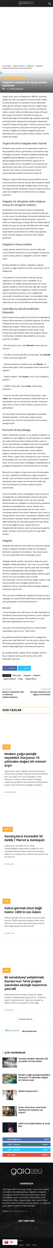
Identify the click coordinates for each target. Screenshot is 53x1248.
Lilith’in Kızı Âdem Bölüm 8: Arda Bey (34, 1125)
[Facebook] (17, 1228)
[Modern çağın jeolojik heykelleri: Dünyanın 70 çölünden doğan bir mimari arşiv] (26, 733)
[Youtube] (35, 1228)
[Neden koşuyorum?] (9, 1095)
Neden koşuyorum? (28, 1091)
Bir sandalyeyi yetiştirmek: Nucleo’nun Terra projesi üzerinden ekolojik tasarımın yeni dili (25, 983)
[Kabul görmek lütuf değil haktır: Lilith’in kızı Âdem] (26, 887)
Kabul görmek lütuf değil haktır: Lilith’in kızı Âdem (23, 910)
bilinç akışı (17, 675)
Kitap (20, 679)
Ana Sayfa (6, 66)
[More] (34, 668)
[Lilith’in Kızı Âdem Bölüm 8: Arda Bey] (9, 1127)
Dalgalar (27, 675)
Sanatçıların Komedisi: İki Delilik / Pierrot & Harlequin (24, 838)
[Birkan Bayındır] (4, 89)
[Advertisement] (26, 34)
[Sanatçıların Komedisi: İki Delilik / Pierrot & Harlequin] (26, 815)
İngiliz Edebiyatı (9, 679)
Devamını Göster (26, 1019)
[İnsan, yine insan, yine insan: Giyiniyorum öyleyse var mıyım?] (9, 1111)
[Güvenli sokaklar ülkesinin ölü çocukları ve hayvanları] (9, 1063)
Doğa (6, 747)
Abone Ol (45, 1155)
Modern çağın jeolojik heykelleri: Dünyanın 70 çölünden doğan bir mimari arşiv (25, 760)
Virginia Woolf (30, 679)
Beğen (46, 1139)
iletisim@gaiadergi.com (18, 1211)
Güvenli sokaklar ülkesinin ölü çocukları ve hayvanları (33, 1060)
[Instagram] (23, 1228)
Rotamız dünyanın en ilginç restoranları (40, 693)
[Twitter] (29, 1228)
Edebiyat (30, 66)
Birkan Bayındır (16, 89)
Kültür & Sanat (19, 66)
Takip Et (46, 1144)
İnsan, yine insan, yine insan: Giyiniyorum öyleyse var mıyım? (32, 1110)
